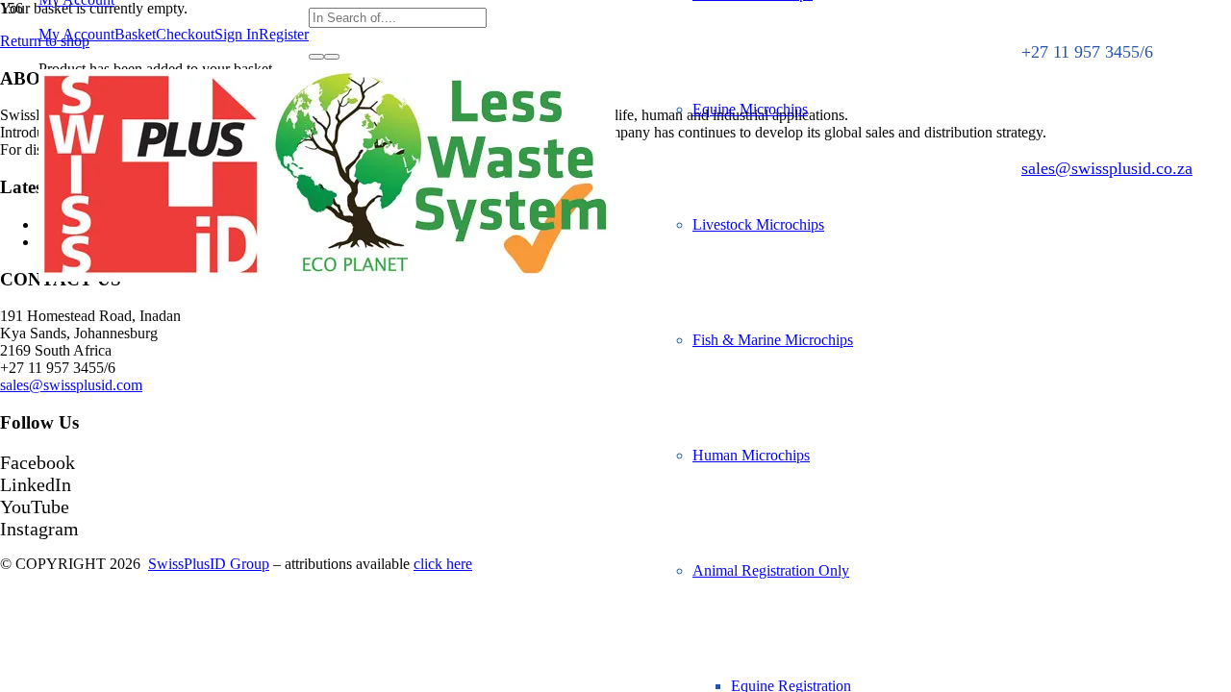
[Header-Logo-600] (327, 276)
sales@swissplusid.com (71, 385)
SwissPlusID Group (208, 564)
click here (443, 564)
